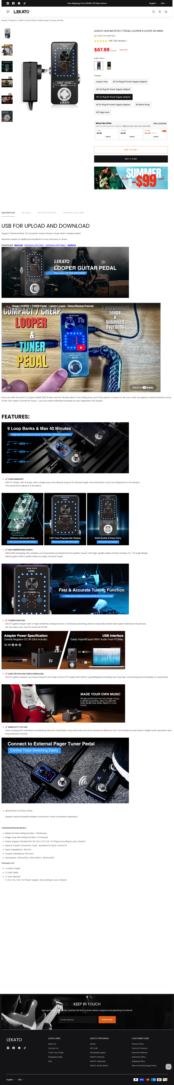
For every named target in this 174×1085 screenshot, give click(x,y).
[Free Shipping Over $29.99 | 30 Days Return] (87, 3)
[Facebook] (13, 3)
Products (13, 20)
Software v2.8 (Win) (34, 245)
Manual (18, 245)
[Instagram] (8, 3)
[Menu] (8, 12)
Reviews (26, 212)
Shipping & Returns (73, 212)
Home (4, 20)
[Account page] (160, 12)
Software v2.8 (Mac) (56, 245)
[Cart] (166, 12)
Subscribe (107, 1020)
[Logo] (21, 12)
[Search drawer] (154, 12)
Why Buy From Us (47, 212)
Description (8, 212)
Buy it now (131, 159)
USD (162, 3)
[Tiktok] (24, 3)
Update (72, 245)
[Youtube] (19, 3)
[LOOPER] (65, 298)
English (152, 3)
